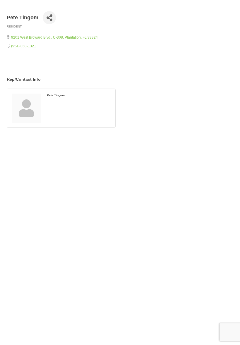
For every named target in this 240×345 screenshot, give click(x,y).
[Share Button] (49, 17)
